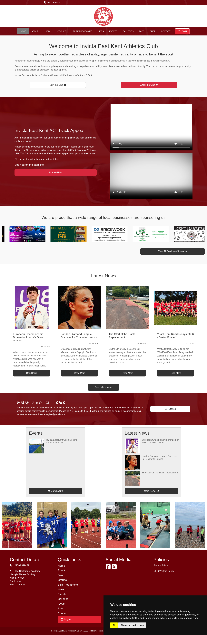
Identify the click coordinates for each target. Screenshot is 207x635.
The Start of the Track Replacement (160, 472)
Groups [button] (61, 31)
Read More (31, 373)
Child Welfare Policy (163, 571)
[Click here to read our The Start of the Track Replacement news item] (127, 307)
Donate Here (55, 172)
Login (183, 31)
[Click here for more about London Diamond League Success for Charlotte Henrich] (132, 462)
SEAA (89, 75)
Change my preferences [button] (132, 625)
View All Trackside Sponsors (172, 251)
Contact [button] (166, 31)
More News (150, 491)
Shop (152, 31)
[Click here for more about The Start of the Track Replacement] (132, 478)
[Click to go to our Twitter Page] (115, 568)
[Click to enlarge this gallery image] (17, 524)
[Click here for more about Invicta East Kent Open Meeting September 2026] (36, 446)
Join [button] (48, 31)
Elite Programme (82, 31)
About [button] (35, 31)
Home (23, 31)
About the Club (147, 85)
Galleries (128, 31)
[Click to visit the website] (24, 234)
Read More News (103, 387)
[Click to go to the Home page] (103, 16)
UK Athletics (67, 75)
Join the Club (57, 85)
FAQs (141, 31)
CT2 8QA (20, 584)
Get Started (170, 409)
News (101, 31)
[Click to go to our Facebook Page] (109, 568)
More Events (56, 491)
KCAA (78, 75)
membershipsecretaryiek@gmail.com (46, 414)
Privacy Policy (160, 565)
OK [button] (114, 625)
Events (113, 31)
